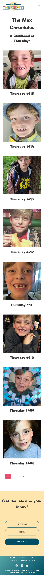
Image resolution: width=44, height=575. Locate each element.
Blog (32, 558)
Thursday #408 (22, 463)
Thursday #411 (22, 305)
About (22, 558)
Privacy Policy (28, 560)
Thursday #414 (22, 146)
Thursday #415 (22, 93)
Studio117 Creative (27, 572)
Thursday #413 (22, 199)
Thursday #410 (22, 357)
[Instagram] (22, 565)
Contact (13, 560)
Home (12, 558)
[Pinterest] (27, 565)
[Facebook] (16, 565)
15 (34, 476)
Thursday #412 (22, 252)
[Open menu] (39, 6)
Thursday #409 (22, 410)
